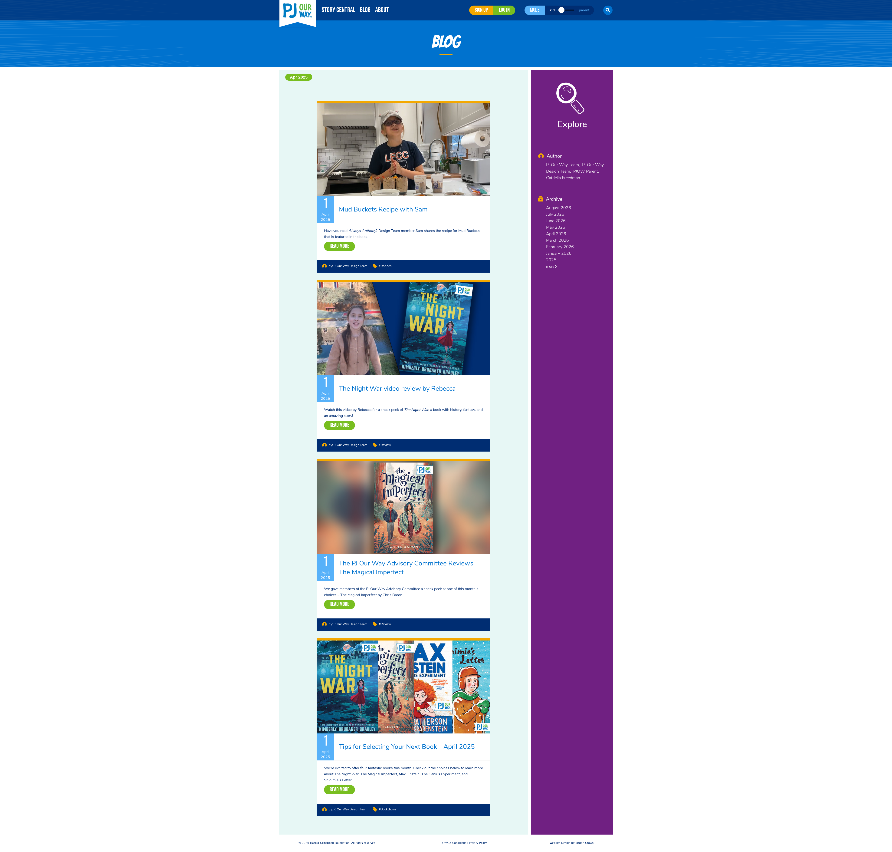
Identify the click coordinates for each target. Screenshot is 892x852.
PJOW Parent (585, 171)
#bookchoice (387, 809)
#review (385, 445)
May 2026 (555, 227)
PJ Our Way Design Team (350, 266)
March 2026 (557, 240)
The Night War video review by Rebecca (397, 388)
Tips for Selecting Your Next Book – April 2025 (407, 746)
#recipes (385, 266)
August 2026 (558, 208)
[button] (608, 10)
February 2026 (560, 247)
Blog (365, 10)
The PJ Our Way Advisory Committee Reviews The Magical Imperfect (406, 568)
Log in (504, 10)
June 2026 (556, 221)
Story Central (338, 10)
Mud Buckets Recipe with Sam (383, 209)
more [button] (550, 266)
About (382, 10)
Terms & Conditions (453, 843)
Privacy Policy (478, 843)
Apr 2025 (299, 77)
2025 (551, 260)
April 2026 (556, 234)
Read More (339, 246)
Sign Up (481, 10)
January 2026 (558, 253)
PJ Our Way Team (562, 165)
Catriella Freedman (563, 178)
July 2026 (555, 214)
